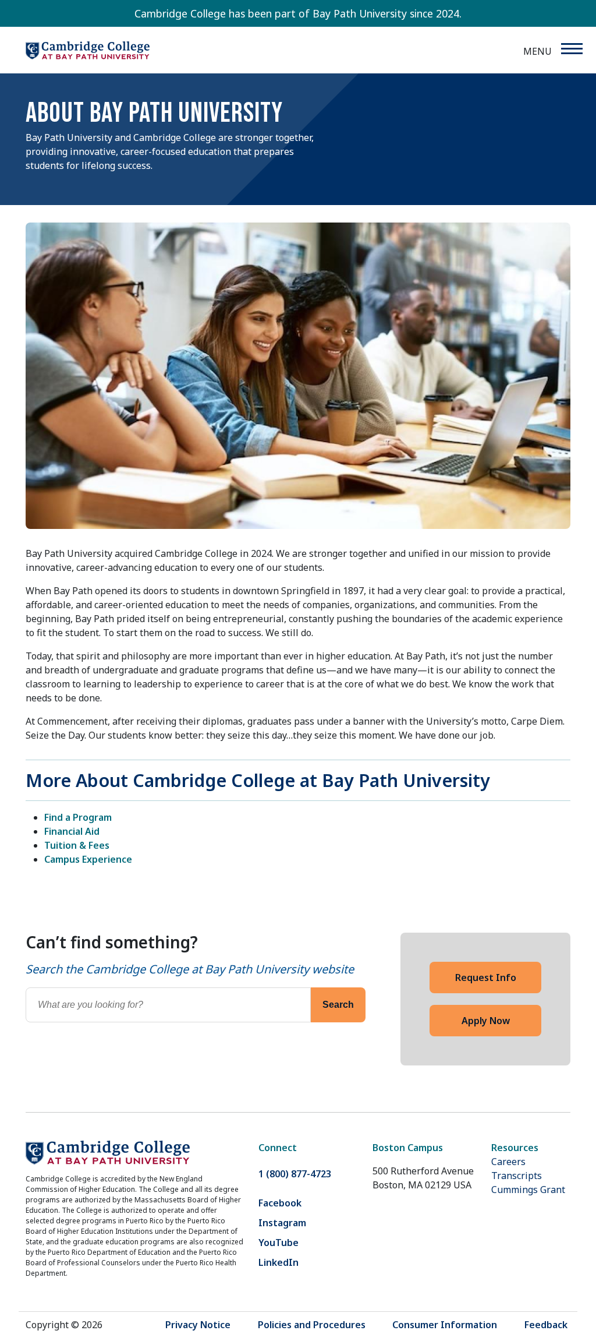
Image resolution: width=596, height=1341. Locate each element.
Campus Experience (88, 859)
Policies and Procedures (312, 1324)
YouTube (278, 1242)
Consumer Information (444, 1324)
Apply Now (486, 1020)
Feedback (545, 1324)
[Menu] (571, 48)
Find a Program (78, 817)
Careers (508, 1161)
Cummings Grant (528, 1189)
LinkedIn (278, 1262)
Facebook (279, 1203)
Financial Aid (72, 831)
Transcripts (516, 1175)
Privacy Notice (197, 1324)
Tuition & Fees (76, 845)
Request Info (485, 977)
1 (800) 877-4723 (294, 1173)
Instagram (282, 1222)
